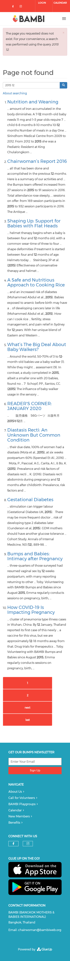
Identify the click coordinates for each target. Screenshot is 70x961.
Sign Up (35, 770)
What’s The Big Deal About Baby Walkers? (36, 347)
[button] (63, 33)
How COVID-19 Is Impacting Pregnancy (31, 610)
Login (42, 2)
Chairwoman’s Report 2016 (37, 161)
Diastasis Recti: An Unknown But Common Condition (33, 435)
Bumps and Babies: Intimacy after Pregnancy (35, 556)
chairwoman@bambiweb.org (39, 930)
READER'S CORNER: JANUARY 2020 (29, 406)
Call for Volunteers (21, 798)
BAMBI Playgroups (21, 804)
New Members (19, 816)
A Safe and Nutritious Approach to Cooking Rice (36, 282)
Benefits (14, 822)
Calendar (60, 2)
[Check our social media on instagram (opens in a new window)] (21, 7)
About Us (15, 791)
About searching (15, 93)
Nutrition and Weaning (32, 102)
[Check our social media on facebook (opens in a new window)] (13, 7)
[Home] (28, 18)
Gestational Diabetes (30, 499)
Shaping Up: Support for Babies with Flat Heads (33, 223)
